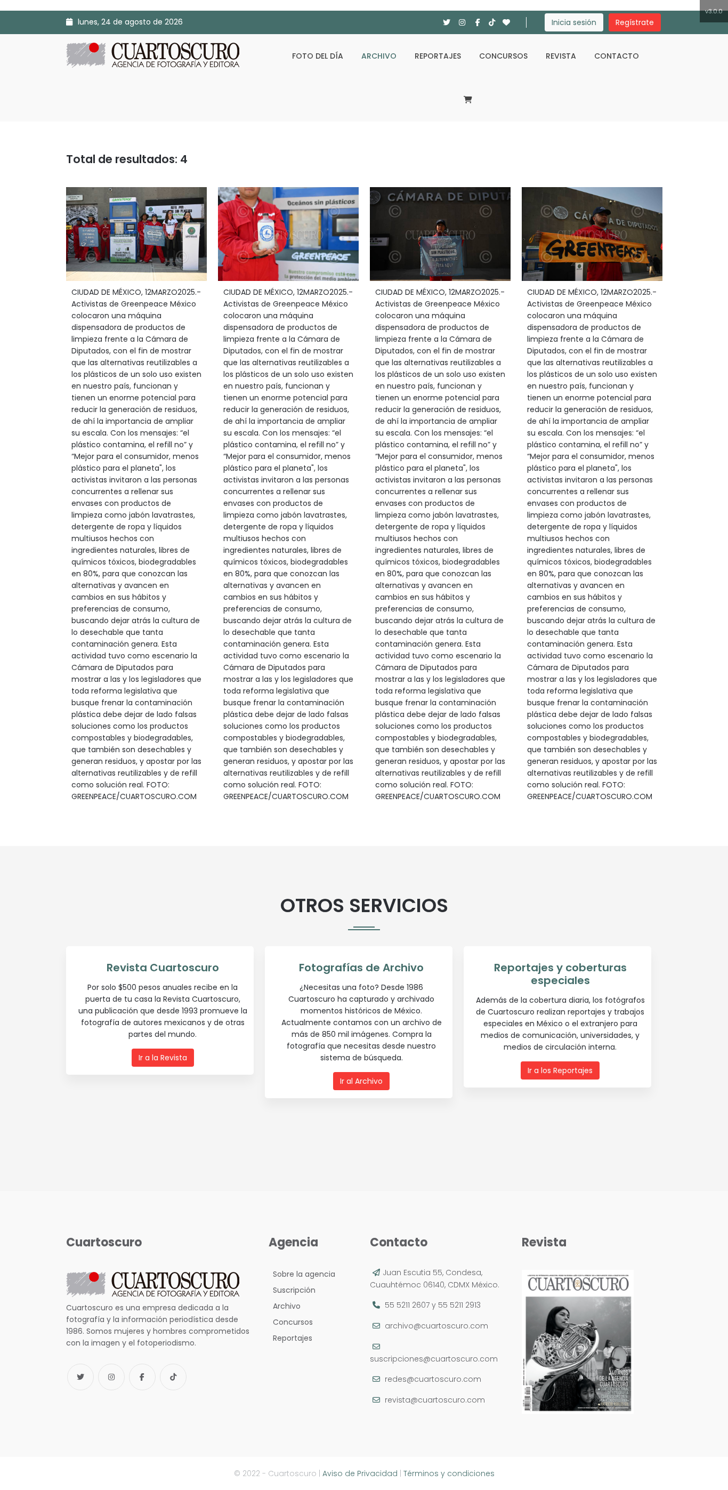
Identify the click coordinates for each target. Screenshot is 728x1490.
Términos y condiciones (449, 1473)
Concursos (503, 56)
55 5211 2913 (459, 1305)
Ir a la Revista (163, 1057)
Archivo (379, 56)
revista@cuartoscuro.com (435, 1400)
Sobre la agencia (302, 1274)
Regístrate (635, 22)
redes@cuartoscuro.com (433, 1379)
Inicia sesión (574, 22)
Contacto (616, 56)
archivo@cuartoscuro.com (436, 1325)
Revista (561, 56)
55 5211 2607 (407, 1305)
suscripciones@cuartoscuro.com (434, 1359)
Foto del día (317, 56)
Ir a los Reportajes (560, 1070)
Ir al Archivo (361, 1081)
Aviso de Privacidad (360, 1473)
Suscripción (292, 1290)
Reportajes (438, 56)
